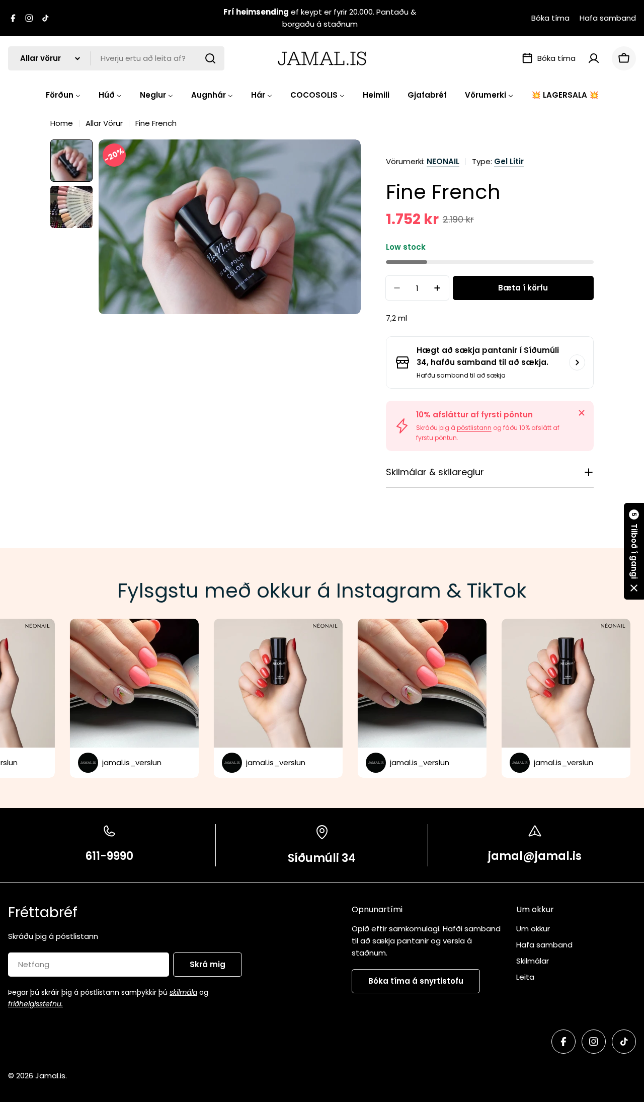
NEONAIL (443, 161)
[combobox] (116, 58)
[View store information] (577, 362)
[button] (634, 551)
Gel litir (509, 161)
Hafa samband (608, 18)
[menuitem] (63, 95)
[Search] (210, 58)
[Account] (594, 58)
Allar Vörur (104, 123)
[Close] (581, 412)
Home (61, 123)
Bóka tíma (550, 18)
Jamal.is (50, 1075)
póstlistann (474, 427)
